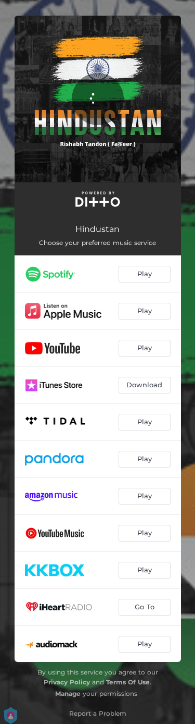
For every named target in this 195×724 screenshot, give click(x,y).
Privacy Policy (67, 682)
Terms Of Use (128, 682)
